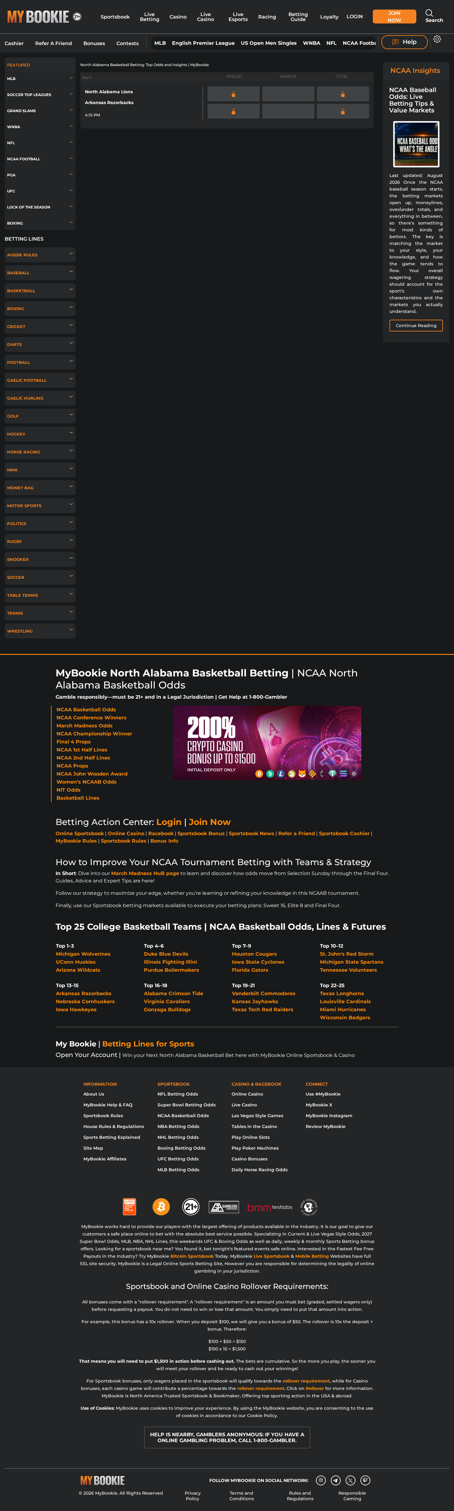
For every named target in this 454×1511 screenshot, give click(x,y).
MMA (12, 469)
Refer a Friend (296, 833)
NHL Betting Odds (178, 1137)
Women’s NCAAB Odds (87, 782)
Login (355, 16)
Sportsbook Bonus (201, 833)
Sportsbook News (251, 833)
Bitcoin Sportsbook (192, 1256)
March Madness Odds (85, 726)
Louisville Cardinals (345, 1001)
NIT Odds (69, 790)
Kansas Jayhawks (255, 1001)
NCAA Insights (415, 70)
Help (409, 41)
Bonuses (94, 43)
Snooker (18, 559)
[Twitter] (350, 1480)
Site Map (93, 1148)
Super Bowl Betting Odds (187, 1105)
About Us (93, 1094)
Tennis (15, 613)
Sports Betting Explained (111, 1137)
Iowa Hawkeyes (76, 1009)
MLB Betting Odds (178, 1169)
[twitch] (365, 1480)
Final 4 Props (74, 742)
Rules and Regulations (300, 1495)
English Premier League (203, 43)
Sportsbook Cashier (344, 833)
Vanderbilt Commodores (264, 993)
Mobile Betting (312, 1256)
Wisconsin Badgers (345, 1018)
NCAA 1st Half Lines (82, 750)
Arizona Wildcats (78, 970)
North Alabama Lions (109, 92)
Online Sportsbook (80, 833)
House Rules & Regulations (113, 1126)
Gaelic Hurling (25, 398)
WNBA (311, 43)
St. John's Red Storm (347, 954)
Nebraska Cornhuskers (85, 1001)
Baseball (18, 272)
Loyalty (329, 17)
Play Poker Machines (255, 1148)
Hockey (16, 433)
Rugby (14, 541)
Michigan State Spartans (352, 962)
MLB (160, 43)
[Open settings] (436, 39)
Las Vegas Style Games (257, 1115)
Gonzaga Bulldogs (167, 1009)
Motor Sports (24, 505)
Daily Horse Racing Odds (260, 1169)
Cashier (14, 43)
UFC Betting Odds (178, 1159)
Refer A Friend (53, 43)
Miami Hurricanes (343, 1009)
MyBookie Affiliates (104, 1159)
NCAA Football (361, 43)
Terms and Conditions (241, 1495)
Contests (127, 43)
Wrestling (20, 631)
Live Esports (238, 16)
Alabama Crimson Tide (173, 993)
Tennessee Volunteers (348, 970)
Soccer (15, 577)
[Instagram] (321, 1480)
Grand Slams (21, 110)
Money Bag (20, 487)
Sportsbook (115, 17)
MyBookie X (319, 1105)
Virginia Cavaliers (167, 1001)
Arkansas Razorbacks (109, 102)
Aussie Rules (22, 254)
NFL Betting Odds (178, 1094)
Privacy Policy (193, 1495)
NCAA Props (72, 766)
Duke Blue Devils (166, 954)
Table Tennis (22, 595)
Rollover (315, 1388)
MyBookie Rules (76, 841)
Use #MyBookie (323, 1094)
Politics (16, 523)
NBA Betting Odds (178, 1126)
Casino (178, 17)
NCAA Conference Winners (92, 718)
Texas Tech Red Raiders (262, 1009)
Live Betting (149, 16)
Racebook (161, 833)
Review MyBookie (326, 1126)
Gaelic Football (27, 380)
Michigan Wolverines (83, 954)
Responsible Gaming (352, 1495)
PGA (11, 175)
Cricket (16, 326)
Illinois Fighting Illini (170, 962)
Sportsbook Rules (123, 841)
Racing (267, 17)
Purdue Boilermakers (171, 970)
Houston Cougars (254, 954)
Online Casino (126, 833)
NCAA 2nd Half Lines (83, 758)
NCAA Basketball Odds (86, 710)
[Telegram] (336, 1480)
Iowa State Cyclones (258, 962)
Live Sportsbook (272, 1256)
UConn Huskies (76, 962)
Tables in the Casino (254, 1126)
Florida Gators (250, 970)
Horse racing (23, 451)
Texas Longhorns (342, 993)
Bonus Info (164, 841)
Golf (13, 416)
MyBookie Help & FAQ (107, 1105)
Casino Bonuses (249, 1159)
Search (434, 20)
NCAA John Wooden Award (92, 774)
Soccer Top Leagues (29, 94)
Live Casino (205, 16)
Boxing (15, 223)
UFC (11, 191)
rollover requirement (306, 1381)
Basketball (21, 290)
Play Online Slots (251, 1137)
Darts (14, 344)
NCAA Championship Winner (94, 734)
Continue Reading (416, 325)
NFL (331, 43)
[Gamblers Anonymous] (224, 1204)
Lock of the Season (28, 207)
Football (18, 362)
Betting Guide (298, 16)
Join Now (394, 16)
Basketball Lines (78, 798)
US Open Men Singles (269, 43)
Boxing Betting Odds (181, 1148)
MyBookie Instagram (329, 1115)
